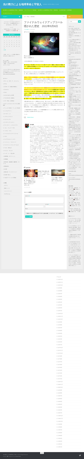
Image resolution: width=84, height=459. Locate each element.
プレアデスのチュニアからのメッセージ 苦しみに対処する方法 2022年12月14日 (75, 220)
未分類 (5, 169)
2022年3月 (60, 339)
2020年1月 (60, 412)
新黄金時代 (6, 166)
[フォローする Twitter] (19, 16)
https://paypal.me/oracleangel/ (9, 74)
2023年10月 (60, 285)
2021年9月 (60, 356)
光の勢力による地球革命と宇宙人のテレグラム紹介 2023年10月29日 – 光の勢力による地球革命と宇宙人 (75, 262)
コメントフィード (8, 191)
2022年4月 (60, 336)
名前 (26, 204)
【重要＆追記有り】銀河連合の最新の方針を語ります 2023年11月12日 (75, 236)
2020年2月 (60, 410)
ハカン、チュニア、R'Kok (9, 127)
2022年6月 (60, 330)
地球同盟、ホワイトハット (9, 156)
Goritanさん (6, 89)
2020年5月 (60, 401)
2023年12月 (60, 279)
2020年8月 (60, 393)
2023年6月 (60, 296)
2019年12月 (60, 415)
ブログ (5, 136)
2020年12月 (60, 381)
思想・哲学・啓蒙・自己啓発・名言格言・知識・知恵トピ (75, 204)
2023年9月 (60, 288)
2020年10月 (60, 387)
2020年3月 (60, 407)
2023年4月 (60, 302)
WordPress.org (7, 193)
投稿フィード (7, 188)
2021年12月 (60, 347)
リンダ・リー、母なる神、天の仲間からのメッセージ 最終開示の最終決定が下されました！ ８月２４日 (29, 182)
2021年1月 (60, 378)
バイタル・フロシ (8, 130)
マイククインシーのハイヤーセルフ (11, 144)
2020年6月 (60, 398)
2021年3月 (60, 373)
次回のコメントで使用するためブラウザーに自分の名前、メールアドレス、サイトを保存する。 (45, 213)
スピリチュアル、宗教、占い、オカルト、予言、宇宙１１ (75, 194)
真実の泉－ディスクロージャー (10, 172)
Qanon (5, 92)
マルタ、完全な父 (8, 147)
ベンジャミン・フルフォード (10, 142)
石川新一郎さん (7, 174)
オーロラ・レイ (7, 113)
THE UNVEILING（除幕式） (9, 98)
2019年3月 (60, 441)
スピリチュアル (7, 119)
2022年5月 (60, 333)
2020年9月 (60, 390)
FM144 (5, 83)
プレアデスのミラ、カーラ (9, 139)
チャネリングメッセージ (9, 122)
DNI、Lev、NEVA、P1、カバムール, (11, 81)
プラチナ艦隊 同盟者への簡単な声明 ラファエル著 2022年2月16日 (57, 179)
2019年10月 (60, 421)
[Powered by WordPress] (7, 456)
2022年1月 (60, 344)
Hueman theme (18, 456)
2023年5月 (60, 299)
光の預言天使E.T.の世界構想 (65, 10)
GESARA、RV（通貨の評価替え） (11, 86)
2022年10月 (60, 319)
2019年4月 (60, 438)
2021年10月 (60, 353)
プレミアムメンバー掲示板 (30, 10)
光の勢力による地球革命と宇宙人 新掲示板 (13, 10)
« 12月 (4, 49)
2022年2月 (60, 341)
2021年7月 (60, 361)
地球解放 (6, 159)
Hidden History (30, 117)
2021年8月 (60, 358)
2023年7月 (60, 293)
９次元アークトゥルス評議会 (10, 177)
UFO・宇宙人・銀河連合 (29, 16)
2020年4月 (60, 404)
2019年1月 (60, 446)
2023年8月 (60, 290)
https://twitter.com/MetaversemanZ (76, 175)
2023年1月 (60, 310)
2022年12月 (60, 313)
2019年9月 (60, 424)
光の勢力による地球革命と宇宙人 (22, 4)
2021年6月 (60, 364)
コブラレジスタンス (8, 116)
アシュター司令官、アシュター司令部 (12, 108)
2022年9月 (60, 322)
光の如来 (27, 29)
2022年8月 (60, 324)
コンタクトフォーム (7, 13)
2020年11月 (60, 384)
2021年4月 (60, 370)
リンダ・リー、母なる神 (9, 153)
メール (47, 204)
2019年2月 (60, 444)
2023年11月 (60, 282)
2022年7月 (60, 327)
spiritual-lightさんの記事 (9, 95)
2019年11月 (60, 418)
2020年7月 (60, 395)
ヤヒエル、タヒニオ (8, 150)
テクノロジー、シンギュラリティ (11, 125)
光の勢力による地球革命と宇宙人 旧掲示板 (48, 10)
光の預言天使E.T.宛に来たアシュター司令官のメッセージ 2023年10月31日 (75, 243)
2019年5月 (60, 435)
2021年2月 (60, 376)
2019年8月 (60, 427)
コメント (27, 195)
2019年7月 (60, 429)
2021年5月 (60, 367)
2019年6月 (60, 432)
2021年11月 (60, 350)
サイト (26, 208)
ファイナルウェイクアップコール (11, 133)
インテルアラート (8, 110)
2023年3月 (60, 305)
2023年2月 (60, 307)
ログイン (6, 185)
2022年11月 (60, 316)
